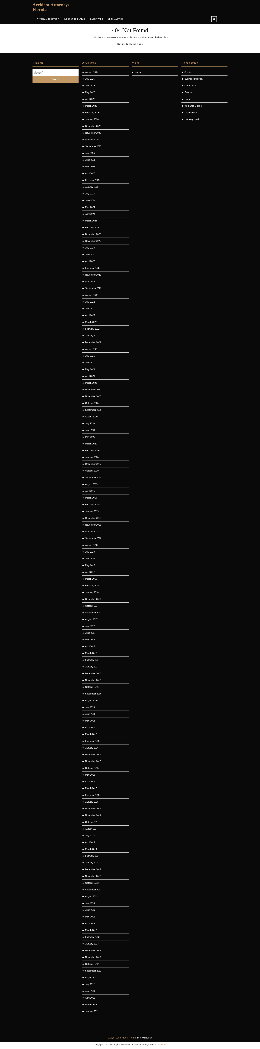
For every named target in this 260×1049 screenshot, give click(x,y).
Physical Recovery (48, 19)
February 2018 (92, 585)
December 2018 (93, 518)
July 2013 (90, 903)
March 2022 (91, 322)
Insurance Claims (74, 19)
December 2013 (93, 869)
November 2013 (93, 876)
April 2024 (90, 214)
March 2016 (91, 734)
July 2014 (90, 835)
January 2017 (92, 666)
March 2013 (91, 930)
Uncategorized (191, 119)
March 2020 (91, 443)
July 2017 (90, 626)
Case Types (96, 19)
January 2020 (92, 457)
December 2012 (93, 950)
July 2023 (90, 247)
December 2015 (93, 754)
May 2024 (90, 207)
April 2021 (90, 376)
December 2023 (93, 234)
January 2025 (92, 187)
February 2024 (92, 227)
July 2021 (90, 356)
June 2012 (90, 991)
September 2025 (93, 146)
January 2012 (92, 1011)
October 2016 (92, 687)
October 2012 (92, 964)
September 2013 (93, 889)
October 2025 (92, 139)
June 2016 (90, 714)
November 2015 (93, 761)
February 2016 (92, 741)
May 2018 (90, 565)
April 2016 (90, 727)
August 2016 (91, 700)
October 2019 (92, 470)
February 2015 (92, 795)
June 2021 (90, 362)
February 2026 (92, 112)
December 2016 (93, 673)
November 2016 (93, 680)
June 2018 (90, 558)
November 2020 (93, 396)
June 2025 (90, 160)
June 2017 (90, 633)
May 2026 (90, 92)
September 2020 (93, 410)
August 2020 (91, 416)
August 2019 (91, 484)
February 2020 (92, 450)
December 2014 (93, 808)
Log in (138, 72)
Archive (188, 72)
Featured (188, 92)
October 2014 (92, 822)
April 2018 (90, 572)
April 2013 (90, 923)
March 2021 (91, 383)
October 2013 (92, 883)
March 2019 (91, 497)
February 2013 (92, 937)
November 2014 (93, 815)
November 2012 (93, 957)
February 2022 (92, 328)
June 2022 (90, 308)
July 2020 (90, 423)
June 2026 (90, 85)
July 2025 (90, 153)
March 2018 (91, 579)
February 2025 (92, 180)
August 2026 (91, 72)
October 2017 (92, 606)
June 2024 (90, 200)
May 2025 (90, 166)
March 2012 (91, 1004)
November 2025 (93, 133)
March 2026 (91, 106)
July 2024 (90, 193)
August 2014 (91, 829)
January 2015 (92, 801)
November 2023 (93, 241)
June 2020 (90, 430)
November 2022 (93, 274)
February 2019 (92, 504)
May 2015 (90, 774)
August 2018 (91, 545)
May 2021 (90, 369)
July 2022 (90, 301)
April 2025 (90, 173)
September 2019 (93, 477)
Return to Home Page (131, 44)
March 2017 (91, 653)
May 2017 (90, 639)
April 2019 (90, 491)
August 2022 (91, 295)
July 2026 (90, 78)
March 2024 (91, 220)
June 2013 (90, 910)
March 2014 (91, 849)
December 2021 (93, 342)
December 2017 (93, 599)
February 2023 (92, 268)
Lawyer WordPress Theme (121, 1037)
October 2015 (92, 768)
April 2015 (90, 781)
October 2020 (92, 403)
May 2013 (90, 916)
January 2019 (92, 511)
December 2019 (93, 464)
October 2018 (92, 531)
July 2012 (90, 984)
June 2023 (90, 254)
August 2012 (91, 977)
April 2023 (90, 261)
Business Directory (193, 78)
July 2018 (90, 551)
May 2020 (90, 437)
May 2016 (90, 720)
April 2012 (90, 997)
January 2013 (92, 943)
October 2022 (92, 281)
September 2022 (93, 288)
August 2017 (91, 619)
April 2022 (90, 315)
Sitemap (162, 1044)
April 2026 (90, 99)
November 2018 (93, 524)
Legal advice (115, 19)
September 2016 (93, 693)
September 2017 (93, 612)
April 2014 (90, 842)
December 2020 (93, 389)
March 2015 (91, 788)
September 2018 (93, 538)
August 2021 (91, 349)
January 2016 (92, 747)
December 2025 (93, 126)
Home (187, 99)
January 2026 (92, 119)
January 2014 (92, 862)
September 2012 (93, 970)
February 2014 (92, 856)
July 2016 (90, 707)
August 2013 (91, 896)
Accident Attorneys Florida (51, 7)
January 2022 (92, 335)
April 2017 (90, 646)
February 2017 (92, 660)
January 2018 (92, 592)
